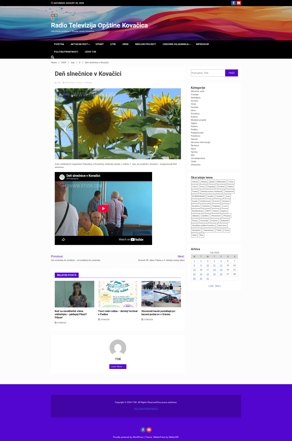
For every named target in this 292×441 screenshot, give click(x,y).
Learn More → (118, 366)
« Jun (211, 285)
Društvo (194, 101)
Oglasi (194, 123)
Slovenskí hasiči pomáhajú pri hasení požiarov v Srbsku (158, 313)
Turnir (226, 230)
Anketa (195, 182)
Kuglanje (216, 206)
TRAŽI (231, 73)
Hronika (194, 107)
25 (214, 274)
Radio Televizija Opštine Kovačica (99, 25)
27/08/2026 (61, 323)
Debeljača (195, 97)
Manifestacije (197, 211)
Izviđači (220, 196)
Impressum (202, 44)
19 (221, 270)
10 (208, 265)
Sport (193, 148)
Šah (201, 235)
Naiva (215, 211)
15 (194, 270)
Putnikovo (195, 136)
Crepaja (194, 94)
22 (194, 274)
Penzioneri (216, 216)
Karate (195, 201)
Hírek (125, 44)
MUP (208, 211)
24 (208, 274)
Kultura (194, 116)
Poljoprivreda (197, 132)
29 (194, 278)
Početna (59, 44)
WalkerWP (173, 437)
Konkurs (226, 201)
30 (201, 278)
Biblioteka (221, 182)
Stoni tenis (222, 225)
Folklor (230, 187)
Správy (100, 44)
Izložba (211, 196)
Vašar (194, 235)
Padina (194, 126)
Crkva (231, 182)
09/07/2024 (69, 83)
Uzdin (193, 161)
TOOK (218, 230)
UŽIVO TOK (90, 52)
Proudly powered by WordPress (128, 437)
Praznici (214, 221)
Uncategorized (198, 158)
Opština (205, 216)
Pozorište (204, 221)
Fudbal (195, 191)
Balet (212, 182)
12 (221, 265)
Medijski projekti (145, 44)
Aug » (218, 285)
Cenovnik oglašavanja (176, 44)
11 (214, 265)
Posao (194, 221)
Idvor (193, 110)
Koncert (216, 201)
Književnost (205, 201)
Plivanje (227, 216)
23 (201, 274)
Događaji (211, 187)
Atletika (204, 182)
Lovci (225, 206)
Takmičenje (208, 230)
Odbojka (195, 216)
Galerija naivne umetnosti (211, 191)
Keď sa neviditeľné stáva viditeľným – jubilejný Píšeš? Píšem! (71, 314)
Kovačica (195, 113)
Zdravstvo (195, 164)
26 (221, 274)
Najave (224, 211)
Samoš (194, 139)
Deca (202, 187)
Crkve (194, 187)
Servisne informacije (200, 142)
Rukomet (224, 221)
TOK (59, 83)
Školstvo (195, 145)
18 (214, 270)
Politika (194, 129)
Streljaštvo (196, 230)
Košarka (206, 206)
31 (208, 278)
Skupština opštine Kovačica (203, 225)
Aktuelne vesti (79, 44)
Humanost (229, 191)
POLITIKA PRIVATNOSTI (66, 52)
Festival (221, 187)
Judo (228, 196)
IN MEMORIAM (198, 196)
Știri (113, 44)
